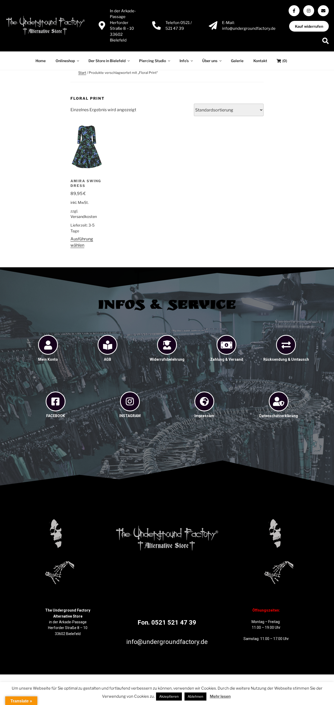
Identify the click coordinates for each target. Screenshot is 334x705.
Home (40, 60)
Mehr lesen (220, 696)
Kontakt (260, 60)
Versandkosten (83, 216)
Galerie (237, 60)
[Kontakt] (323, 10)
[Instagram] (308, 10)
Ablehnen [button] (195, 696)
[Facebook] (294, 10)
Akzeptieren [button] (169, 696)
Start (82, 72)
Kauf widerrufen (309, 26)
